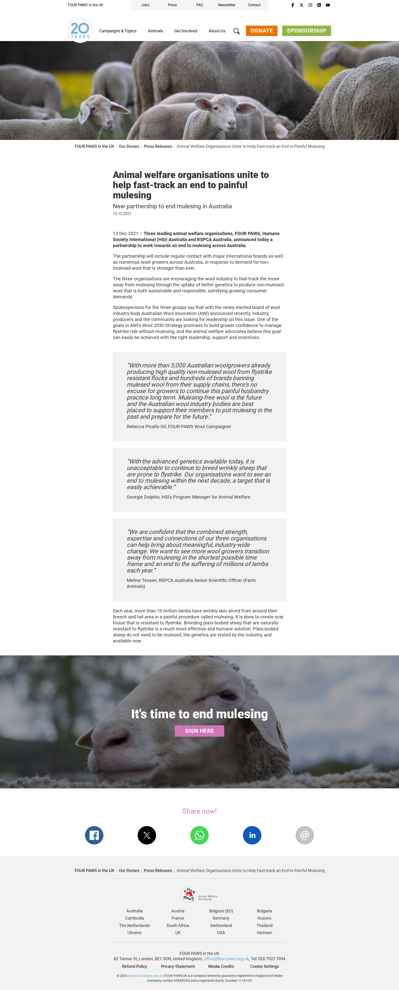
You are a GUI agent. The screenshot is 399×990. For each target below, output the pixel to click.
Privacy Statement (178, 966)
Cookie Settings (264, 966)
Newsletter (226, 5)
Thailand (264, 925)
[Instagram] (310, 5)
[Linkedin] (319, 5)
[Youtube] (328, 5)
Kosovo (264, 918)
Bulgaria (264, 910)
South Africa (177, 925)
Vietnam (264, 932)
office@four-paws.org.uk (226, 958)
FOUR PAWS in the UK (85, 5)
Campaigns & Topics (117, 30)
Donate (262, 30)
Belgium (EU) (221, 910)
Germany (221, 918)
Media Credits (221, 966)
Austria (177, 910)
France (178, 918)
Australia (134, 910)
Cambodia (134, 918)
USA (221, 932)
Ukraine (134, 932)
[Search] (236, 32)
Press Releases (158, 146)
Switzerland (221, 925)
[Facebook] (293, 5)
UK (178, 932)
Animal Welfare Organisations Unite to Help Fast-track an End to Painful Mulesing (251, 146)
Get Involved (185, 30)
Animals (155, 30)
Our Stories (129, 146)
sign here (199, 731)
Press (172, 5)
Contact (254, 5)
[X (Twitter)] (301, 5)
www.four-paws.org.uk (146, 976)
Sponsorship (306, 30)
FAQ (199, 5)
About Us (217, 30)
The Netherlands (134, 925)
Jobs (145, 5)
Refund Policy (134, 966)
